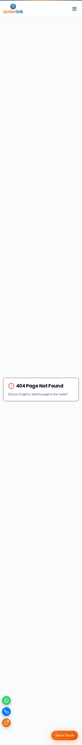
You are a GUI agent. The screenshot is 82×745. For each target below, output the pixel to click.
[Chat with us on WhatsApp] (6, 700)
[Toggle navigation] (74, 8)
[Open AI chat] (6, 722)
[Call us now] (6, 711)
